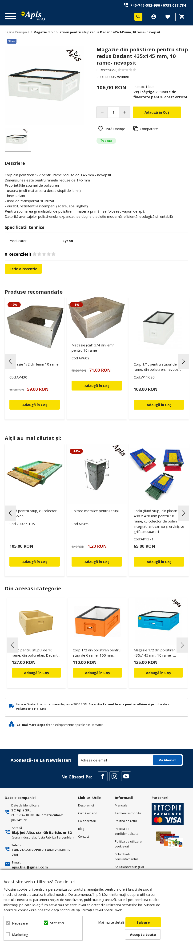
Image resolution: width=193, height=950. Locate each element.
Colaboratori (87, 821)
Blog (81, 829)
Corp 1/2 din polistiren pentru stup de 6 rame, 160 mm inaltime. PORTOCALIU (97, 653)
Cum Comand (87, 813)
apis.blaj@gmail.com (30, 867)
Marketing (20, 934)
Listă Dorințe (115, 128)
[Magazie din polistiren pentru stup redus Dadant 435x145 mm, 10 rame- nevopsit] (18, 140)
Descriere (15, 163)
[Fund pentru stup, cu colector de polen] (34, 474)
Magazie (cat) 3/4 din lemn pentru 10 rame (93, 348)
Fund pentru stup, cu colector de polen (33, 513)
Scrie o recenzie (23, 268)
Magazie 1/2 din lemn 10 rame (34, 364)
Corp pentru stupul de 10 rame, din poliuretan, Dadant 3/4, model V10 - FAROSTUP (35, 653)
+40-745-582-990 (145, 5)
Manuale (121, 805)
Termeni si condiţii (128, 813)
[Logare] (154, 17)
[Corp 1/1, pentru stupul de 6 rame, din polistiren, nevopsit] (159, 327)
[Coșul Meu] (183, 17)
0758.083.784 (174, 5)
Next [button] (183, 361)
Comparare (149, 128)
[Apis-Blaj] (33, 15)
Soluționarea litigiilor (129, 867)
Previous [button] (10, 361)
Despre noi (86, 805)
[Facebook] (102, 776)
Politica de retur (126, 821)
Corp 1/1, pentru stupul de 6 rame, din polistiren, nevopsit (157, 367)
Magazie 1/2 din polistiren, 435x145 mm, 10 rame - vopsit (155, 653)
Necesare (20, 923)
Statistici (57, 923)
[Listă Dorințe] (168, 16)
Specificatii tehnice (24, 227)
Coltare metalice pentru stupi (95, 510)
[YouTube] (126, 776)
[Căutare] (138, 17)
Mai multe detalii (111, 922)
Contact (83, 836)
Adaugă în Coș (36, 672)
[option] (44, 85)
